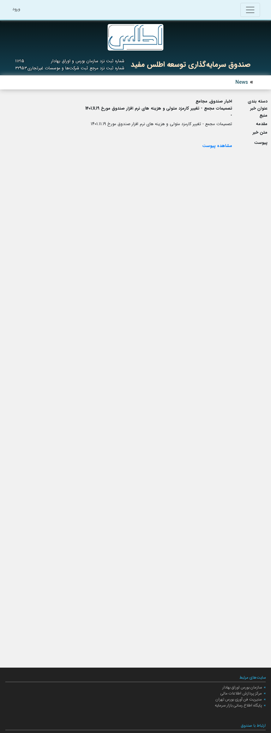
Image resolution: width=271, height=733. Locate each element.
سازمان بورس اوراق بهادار (242, 687)
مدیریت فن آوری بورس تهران (239, 699)
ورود (16, 9)
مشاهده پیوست (217, 145)
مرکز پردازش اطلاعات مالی (241, 693)
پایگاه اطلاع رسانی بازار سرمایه (238, 705)
